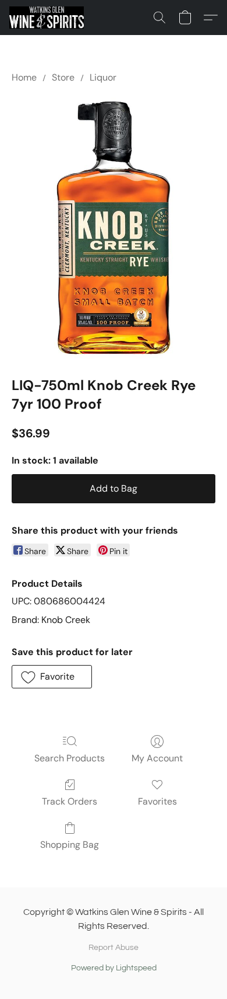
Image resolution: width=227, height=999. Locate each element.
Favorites (157, 801)
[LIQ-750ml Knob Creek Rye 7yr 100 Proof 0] (113, 227)
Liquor (103, 77)
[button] (48, 17)
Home (24, 77)
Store (63, 77)
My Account (157, 758)
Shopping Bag (69, 844)
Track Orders (69, 801)
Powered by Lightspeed (114, 968)
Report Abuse (113, 948)
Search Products (69, 758)
